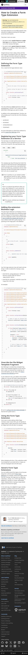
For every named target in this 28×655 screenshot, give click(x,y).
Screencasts (4, 599)
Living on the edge (19, 573)
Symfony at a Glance (6, 560)
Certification (4, 595)
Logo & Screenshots (6, 569)
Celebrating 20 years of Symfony (14, 547)
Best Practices (4, 588)
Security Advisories (19, 578)
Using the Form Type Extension (10, 416)
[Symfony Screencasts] (15, 646)
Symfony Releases (5, 564)
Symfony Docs (4, 579)
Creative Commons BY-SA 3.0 (12, 505)
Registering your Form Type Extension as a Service (13, 137)
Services (17, 588)
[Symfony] (12, 4)
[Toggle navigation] (25, 5)
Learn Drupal (4, 608)
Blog (16, 556)
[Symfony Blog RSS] (19, 646)
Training (3, 590)
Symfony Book (4, 582)
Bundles (3, 586)
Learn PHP (3, 603)
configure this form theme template (15, 410)
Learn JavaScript (5, 605)
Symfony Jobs (4, 627)
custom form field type (10, 132)
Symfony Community (6, 616)
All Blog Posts (18, 558)
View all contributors (6, 526)
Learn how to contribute (7, 538)
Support (3, 636)
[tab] (4, 148)
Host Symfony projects (20, 603)
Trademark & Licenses (6, 571)
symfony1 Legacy (5, 573)
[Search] (26, 1)
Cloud (16, 564)
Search (14, 653)
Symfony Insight (19, 580)
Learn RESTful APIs (6, 610)
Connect (22, 1)
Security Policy (4, 567)
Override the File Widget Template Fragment (12, 363)
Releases (17, 575)
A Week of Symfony (19, 560)
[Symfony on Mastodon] (15, 642)
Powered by (18, 606)
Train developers (19, 593)
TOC (3, 653)
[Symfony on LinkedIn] (19, 642)
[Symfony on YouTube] (2, 646)
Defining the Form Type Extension (11, 64)
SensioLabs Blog (19, 584)
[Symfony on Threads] (11, 646)
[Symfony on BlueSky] (6, 646)
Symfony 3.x (15, 21)
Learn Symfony (5, 577)
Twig (16, 582)
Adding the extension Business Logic (10, 208)
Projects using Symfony (7, 623)
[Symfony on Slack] (6, 642)
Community (4, 614)
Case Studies (18, 562)
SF (2, 1)
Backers (3, 629)
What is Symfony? (5, 556)
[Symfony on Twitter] (11, 642)
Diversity (17, 571)
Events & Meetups (5, 621)
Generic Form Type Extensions (9, 468)
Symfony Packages (5, 562)
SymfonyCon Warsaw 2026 (8, 8)
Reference (3, 584)
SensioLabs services (19, 590)
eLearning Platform (6, 593)
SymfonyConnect (5, 618)
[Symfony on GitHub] (2, 642)
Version (25, 653)
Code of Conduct (5, 632)
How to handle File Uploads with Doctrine (12, 218)
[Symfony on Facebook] (23, 642)
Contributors (4, 625)
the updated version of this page (13, 25)
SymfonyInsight (12, 1)
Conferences (18, 569)
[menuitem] (7, 558)
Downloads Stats (5, 634)
